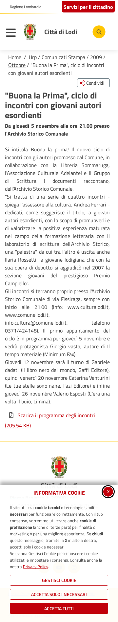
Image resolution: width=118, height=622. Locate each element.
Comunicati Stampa (63, 57)
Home (14, 57)
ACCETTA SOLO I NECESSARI (59, 594)
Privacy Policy (35, 566)
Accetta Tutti (59, 608)
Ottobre (17, 65)
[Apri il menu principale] (12, 33)
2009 (96, 57)
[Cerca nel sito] (99, 31)
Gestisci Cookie (59, 580)
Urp (33, 57)
